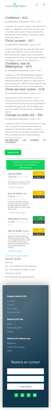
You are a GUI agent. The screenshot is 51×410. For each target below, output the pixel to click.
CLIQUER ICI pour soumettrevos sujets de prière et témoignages (25, 165)
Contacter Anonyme (16, 187)
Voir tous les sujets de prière (17, 256)
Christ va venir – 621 (19, 40)
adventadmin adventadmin (18, 22)
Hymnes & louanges (16, 347)
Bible (9, 350)
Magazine (11, 343)
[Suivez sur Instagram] (28, 395)
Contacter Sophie (15, 251)
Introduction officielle (13, 273)
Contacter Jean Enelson (17, 212)
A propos (11, 301)
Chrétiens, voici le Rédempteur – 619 (18, 65)
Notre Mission (13, 312)
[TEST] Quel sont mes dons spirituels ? (20, 277)
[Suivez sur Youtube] (35, 395)
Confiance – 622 (16, 17)
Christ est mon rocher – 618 (24, 89)
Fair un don (12, 308)
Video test (9, 262)
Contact (10, 304)
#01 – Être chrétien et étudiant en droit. (20, 269)
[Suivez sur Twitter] (22, 395)
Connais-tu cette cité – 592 (24, 115)
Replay (10, 331)
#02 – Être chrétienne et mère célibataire (20, 266)
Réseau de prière (14, 327)
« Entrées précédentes (13, 137)
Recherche (13, 152)
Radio (9, 324)
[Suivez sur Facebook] (16, 395)
